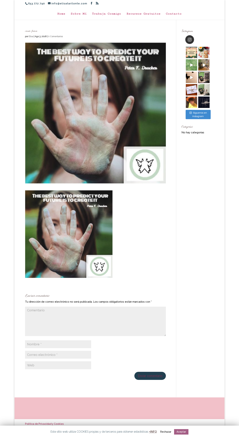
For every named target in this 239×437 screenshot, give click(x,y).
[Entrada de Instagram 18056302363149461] (204, 89)
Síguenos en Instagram (199, 114)
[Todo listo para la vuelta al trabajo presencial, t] (191, 77)
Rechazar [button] (165, 431)
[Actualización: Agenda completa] (191, 52)
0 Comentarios (55, 36)
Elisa (31, 36)
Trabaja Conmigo (106, 13)
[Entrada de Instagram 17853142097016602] (204, 77)
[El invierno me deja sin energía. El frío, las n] (204, 102)
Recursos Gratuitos (143, 13)
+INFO (153, 431)
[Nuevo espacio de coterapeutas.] (204, 65)
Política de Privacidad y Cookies (44, 423)
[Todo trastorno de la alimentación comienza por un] (204, 52)
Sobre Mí (79, 13)
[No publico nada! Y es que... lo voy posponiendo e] (191, 102)
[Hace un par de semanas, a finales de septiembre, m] (191, 65)
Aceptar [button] (181, 431)
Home (61, 13)
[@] (195, 39)
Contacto (174, 13)
